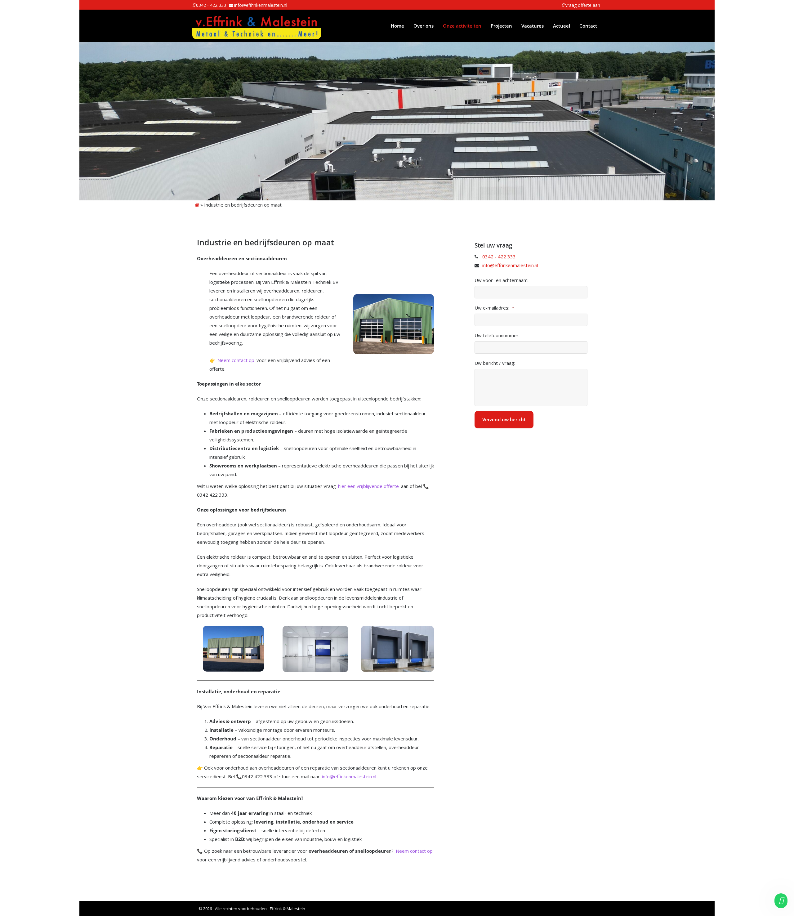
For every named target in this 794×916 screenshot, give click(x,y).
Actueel (561, 26)
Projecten (501, 26)
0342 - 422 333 (211, 5)
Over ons (423, 26)
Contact (588, 26)
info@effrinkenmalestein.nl (260, 5)
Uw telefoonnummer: (497, 335)
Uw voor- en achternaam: (502, 280)
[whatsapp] (780, 900)
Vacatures (532, 26)
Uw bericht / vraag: (495, 363)
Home (397, 26)
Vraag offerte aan (582, 5)
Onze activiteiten (462, 26)
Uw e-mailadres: (494, 308)
